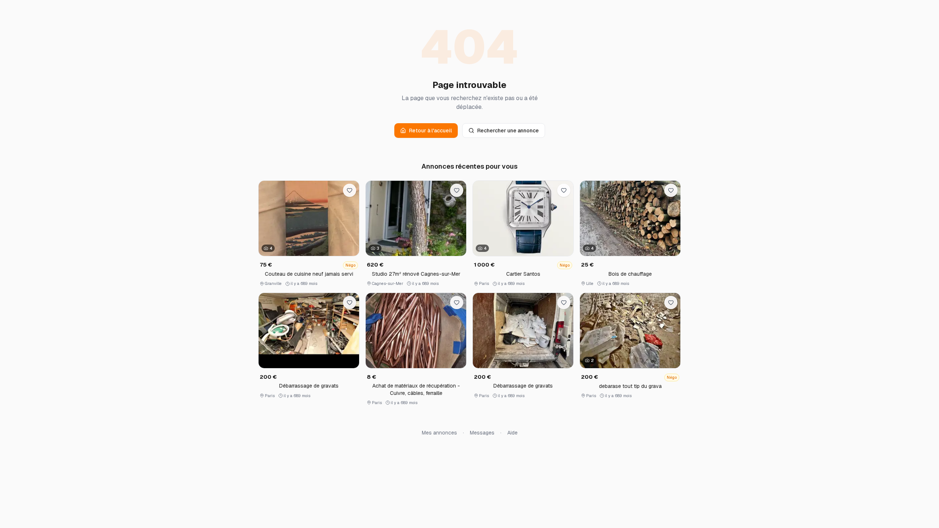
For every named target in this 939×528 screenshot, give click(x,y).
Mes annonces (439, 432)
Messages (482, 432)
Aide (512, 432)
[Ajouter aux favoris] (349, 190)
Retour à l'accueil (430, 130)
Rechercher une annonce (508, 130)
